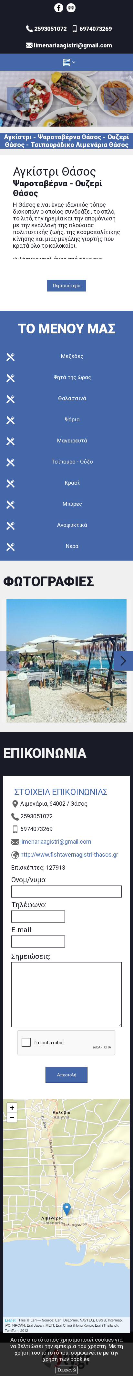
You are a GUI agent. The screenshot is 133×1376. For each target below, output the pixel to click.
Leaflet (10, 1319)
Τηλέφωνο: (28, 905)
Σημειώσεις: (30, 956)
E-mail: (22, 930)
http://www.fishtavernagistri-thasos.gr (69, 854)
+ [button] (12, 1108)
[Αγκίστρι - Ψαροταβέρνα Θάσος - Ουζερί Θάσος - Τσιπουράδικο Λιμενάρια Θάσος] (59, 8)
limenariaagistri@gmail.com (55, 841)
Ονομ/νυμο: (28, 880)
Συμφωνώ (66, 1370)
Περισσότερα (66, 285)
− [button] (12, 1117)
